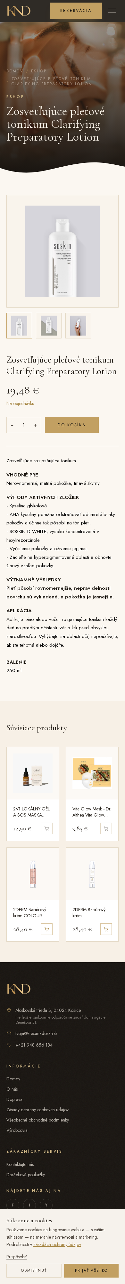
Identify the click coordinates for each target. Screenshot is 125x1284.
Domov (14, 71)
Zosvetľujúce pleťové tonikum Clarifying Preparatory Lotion (52, 81)
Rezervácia (76, 11)
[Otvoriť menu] (112, 10)
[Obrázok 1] (19, 325)
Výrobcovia (17, 1130)
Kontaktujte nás (20, 1164)
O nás (12, 1089)
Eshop (38, 71)
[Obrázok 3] (78, 325)
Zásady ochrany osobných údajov (37, 1109)
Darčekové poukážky (25, 1174)
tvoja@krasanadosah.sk (36, 1033)
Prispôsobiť (16, 1256)
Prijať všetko (91, 1270)
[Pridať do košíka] (47, 929)
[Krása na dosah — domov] (18, 10)
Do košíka (72, 425)
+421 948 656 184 (34, 1045)
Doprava (14, 1099)
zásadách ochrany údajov (57, 1244)
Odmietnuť (34, 1270)
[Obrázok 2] (49, 325)
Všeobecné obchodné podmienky (37, 1120)
